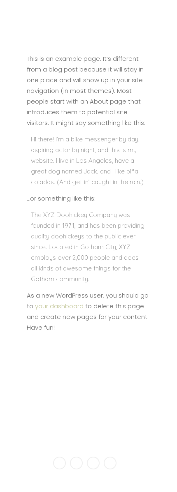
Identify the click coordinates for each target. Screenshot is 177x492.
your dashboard (59, 306)
